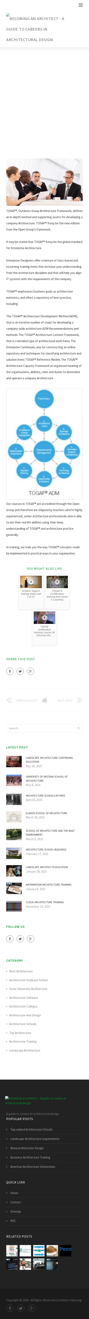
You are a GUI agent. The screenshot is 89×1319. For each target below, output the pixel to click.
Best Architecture (21, 971)
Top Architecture (20, 1033)
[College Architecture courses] (25, 1264)
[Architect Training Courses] (52, 1250)
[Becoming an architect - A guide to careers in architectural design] (41, 28)
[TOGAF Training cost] (12, 1250)
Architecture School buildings (46, 849)
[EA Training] (38, 1264)
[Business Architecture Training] (52, 1264)
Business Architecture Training (30, 1157)
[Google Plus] (30, 671)
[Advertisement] (44, 103)
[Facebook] (9, 671)
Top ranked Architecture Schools (31, 1129)
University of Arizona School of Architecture (47, 779)
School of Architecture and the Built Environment (50, 833)
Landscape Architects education (47, 867)
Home (14, 1193)
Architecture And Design (25, 1015)
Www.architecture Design (27, 1148)
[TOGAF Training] (38, 1250)
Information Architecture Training (48, 884)
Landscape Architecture (24, 1050)
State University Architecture (28, 989)
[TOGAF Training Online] (25, 1250)
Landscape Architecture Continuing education (49, 760)
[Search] (78, 728)
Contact (15, 1202)
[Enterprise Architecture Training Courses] (65, 1250)
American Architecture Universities (32, 1167)
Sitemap (15, 1211)
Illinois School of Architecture (46, 813)
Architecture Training (23, 1041)
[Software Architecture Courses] (12, 1264)
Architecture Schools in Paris (45, 795)
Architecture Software (23, 998)
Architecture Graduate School (28, 980)
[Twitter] (20, 671)
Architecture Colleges (23, 1006)
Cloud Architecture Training (45, 902)
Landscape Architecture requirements (35, 1139)
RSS (13, 1221)
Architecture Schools (22, 1024)
